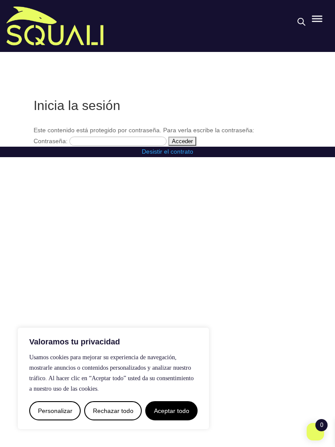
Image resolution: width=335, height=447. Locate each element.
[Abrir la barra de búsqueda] (301, 21)
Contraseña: (51, 141)
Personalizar (55, 410)
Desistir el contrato (167, 151)
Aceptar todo (171, 410)
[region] (113, 378)
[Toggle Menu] (317, 19)
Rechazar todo (113, 410)
